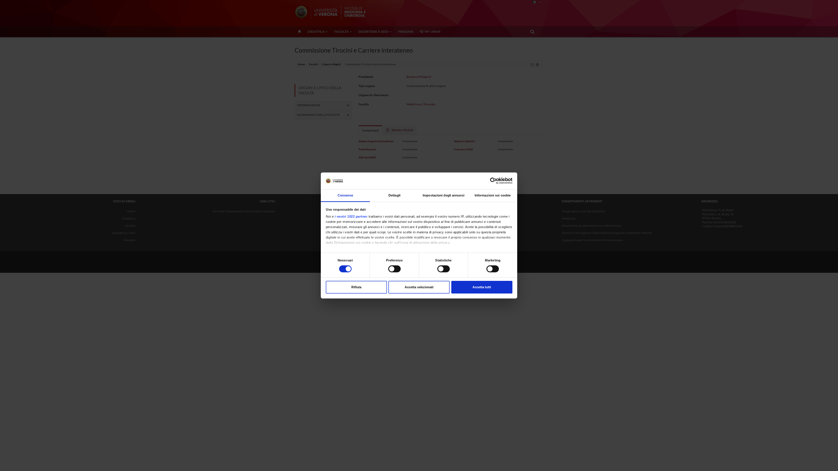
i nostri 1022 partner (351, 216)
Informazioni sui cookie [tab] (493, 195)
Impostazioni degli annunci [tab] (443, 195)
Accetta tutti (481, 287)
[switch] (394, 268)
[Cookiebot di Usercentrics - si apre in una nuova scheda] (493, 180)
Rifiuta (356, 287)
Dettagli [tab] (394, 195)
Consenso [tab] (345, 195)
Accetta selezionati (419, 287)
